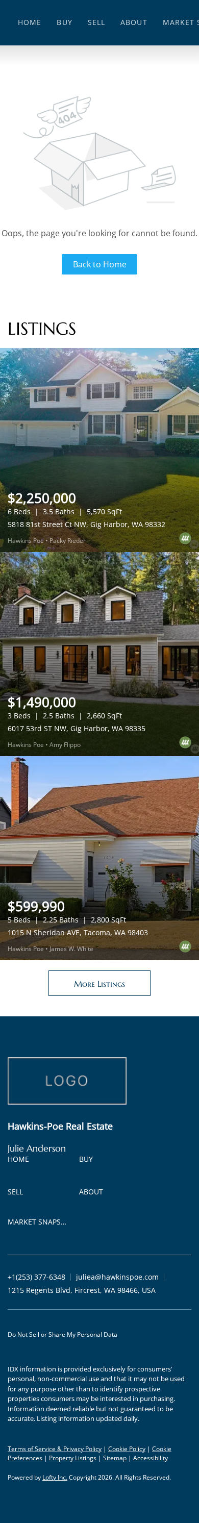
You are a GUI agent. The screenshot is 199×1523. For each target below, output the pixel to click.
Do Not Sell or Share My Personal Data (62, 1334)
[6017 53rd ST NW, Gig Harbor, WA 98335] (99, 654)
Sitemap (115, 1458)
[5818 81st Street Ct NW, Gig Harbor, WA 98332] (99, 450)
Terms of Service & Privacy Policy (55, 1448)
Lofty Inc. (54, 1477)
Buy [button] (64, 22)
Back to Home (100, 264)
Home (29, 22)
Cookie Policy (126, 1448)
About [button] (133, 22)
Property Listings (72, 1458)
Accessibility (150, 1458)
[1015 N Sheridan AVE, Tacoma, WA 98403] (99, 858)
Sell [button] (96, 22)
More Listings (99, 984)
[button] (21, 1161)
